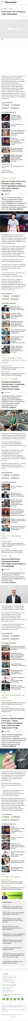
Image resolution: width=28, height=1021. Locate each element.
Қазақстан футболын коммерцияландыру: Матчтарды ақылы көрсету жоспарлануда (12, 551)
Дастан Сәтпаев (5, 360)
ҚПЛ (3, 695)
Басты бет (4, 8)
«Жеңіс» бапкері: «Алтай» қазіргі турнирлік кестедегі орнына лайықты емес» (13, 913)
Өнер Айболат (7, 194)
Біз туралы (13, 1014)
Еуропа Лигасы (6, 988)
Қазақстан (18, 360)
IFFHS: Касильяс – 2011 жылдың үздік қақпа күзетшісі (12, 167)
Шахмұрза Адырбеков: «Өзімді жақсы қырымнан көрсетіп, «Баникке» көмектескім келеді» (13, 374)
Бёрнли (23, 360)
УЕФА (8, 535)
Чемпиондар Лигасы (8, 987)
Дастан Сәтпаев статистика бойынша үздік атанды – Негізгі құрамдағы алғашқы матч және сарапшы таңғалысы (13, 545)
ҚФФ (23, 695)
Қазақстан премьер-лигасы (10, 976)
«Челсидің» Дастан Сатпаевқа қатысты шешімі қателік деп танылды (13, 962)
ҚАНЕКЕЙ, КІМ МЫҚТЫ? (7, 172)
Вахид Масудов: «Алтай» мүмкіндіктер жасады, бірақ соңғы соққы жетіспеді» (12, 907)
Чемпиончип (5, 362)
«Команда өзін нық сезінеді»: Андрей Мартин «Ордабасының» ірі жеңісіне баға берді (14, 934)
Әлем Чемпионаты (7, 990)
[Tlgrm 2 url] (22, 999)
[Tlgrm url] (18, 999)
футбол (3, 358)
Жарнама (13, 1016)
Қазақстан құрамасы (12, 358)
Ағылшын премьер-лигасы (9, 977)
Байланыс (19, 1014)
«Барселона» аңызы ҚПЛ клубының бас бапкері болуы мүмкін (12, 948)
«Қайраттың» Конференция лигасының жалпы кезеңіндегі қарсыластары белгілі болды (13, 888)
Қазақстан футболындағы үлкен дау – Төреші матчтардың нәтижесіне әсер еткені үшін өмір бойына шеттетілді (13, 710)
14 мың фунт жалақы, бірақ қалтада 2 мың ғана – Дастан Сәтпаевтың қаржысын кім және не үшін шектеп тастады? (13, 955)
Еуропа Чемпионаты (8, 991)
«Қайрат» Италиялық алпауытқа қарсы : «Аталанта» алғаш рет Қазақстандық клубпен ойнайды (13, 942)
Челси (12, 360)
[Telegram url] (15, 999)
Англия (20, 358)
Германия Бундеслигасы (9, 980)
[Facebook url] (3, 999)
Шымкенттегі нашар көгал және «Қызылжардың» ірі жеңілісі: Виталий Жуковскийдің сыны (12, 928)
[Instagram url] (7, 999)
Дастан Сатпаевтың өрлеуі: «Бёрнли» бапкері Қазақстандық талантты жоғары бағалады (13, 920)
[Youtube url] (11, 999)
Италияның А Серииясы (9, 982)
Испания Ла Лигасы (8, 979)
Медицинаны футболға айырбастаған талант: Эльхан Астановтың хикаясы (12, 368)
